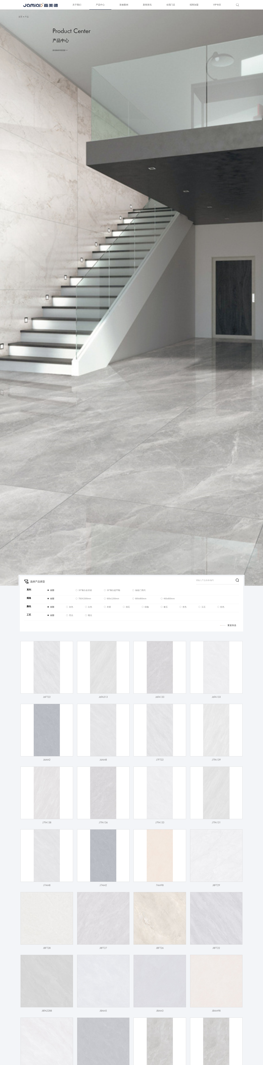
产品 (27, 17)
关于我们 (76, 5)
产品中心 (100, 5)
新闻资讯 (147, 5)
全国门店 (170, 5)
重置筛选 (232, 625)
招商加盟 (194, 5)
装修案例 (123, 5)
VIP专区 (217, 5)
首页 (20, 17)
